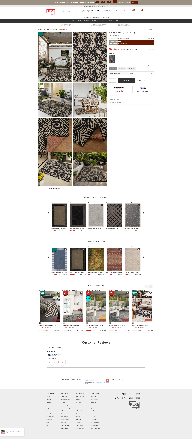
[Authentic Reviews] (54, 355)
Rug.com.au (50, 394)
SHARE (150, 29)
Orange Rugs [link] (79, 414)
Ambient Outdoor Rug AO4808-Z (59, 272)
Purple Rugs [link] (78, 419)
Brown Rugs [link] (78, 402)
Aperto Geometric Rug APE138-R (114, 272)
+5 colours (67, 323)
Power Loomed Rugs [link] (95, 428)
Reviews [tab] (51, 347)
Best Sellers (96, 17)
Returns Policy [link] (49, 405)
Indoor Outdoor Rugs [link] (65, 408)
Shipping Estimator (115, 103)
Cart (141, 12)
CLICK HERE (96, 6)
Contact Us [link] (48, 399)
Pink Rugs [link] (78, 417)
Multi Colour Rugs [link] (79, 411)
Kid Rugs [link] (63, 411)
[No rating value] (113, 38)
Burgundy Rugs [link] (79, 405)
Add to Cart (127, 80)
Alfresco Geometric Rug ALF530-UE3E (118, 325)
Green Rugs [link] (78, 408)
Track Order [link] (49, 402)
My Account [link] (49, 422)
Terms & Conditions (100, 382)
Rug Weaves (94, 414)
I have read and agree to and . (97, 383)
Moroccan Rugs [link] (64, 417)
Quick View (65, 230)
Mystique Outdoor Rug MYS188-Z (140, 325)
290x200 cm (122, 69)
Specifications (114, 99)
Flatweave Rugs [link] (94, 420)
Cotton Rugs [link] (93, 396)
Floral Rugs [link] (63, 402)
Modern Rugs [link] (64, 414)
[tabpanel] (49, 306)
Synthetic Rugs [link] (94, 408)
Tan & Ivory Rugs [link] (79, 425)
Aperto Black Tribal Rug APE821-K (70, 325)
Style (79, 21)
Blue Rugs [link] (78, 399)
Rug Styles (64, 394)
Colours (86, 21)
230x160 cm (113, 69)
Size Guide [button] (151, 66)
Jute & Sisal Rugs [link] (94, 399)
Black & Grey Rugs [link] (80, 396)
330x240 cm (131, 69)
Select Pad (115, 73)
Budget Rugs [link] (64, 396)
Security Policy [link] (49, 414)
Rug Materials (95, 394)
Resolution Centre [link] (50, 417)
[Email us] (103, 12)
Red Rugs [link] (78, 422)
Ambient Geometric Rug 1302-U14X (47, 325)
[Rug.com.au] (50, 11)
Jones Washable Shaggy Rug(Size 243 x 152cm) (13, 432)
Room (117, 21)
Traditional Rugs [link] (64, 428)
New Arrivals (87, 17)
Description (113, 96)
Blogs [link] (47, 425)
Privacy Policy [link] (49, 411)
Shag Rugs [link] (63, 422)
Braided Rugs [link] (93, 417)
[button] (113, 53)
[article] (59, 217)
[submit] (107, 380)
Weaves (104, 21)
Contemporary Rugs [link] (65, 399)
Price (111, 21)
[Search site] (75, 11)
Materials (95, 21)
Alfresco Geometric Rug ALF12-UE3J (94, 325)
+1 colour (44, 323)
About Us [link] (48, 396)
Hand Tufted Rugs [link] (94, 425)
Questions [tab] (59, 347)
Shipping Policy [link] (49, 408)
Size (73, 21)
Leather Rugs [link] (93, 402)
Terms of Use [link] (49, 419)
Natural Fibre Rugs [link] (65, 419)
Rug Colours (80, 394)
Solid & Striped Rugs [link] (65, 425)
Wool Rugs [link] (93, 411)
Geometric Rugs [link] (64, 405)
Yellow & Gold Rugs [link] (80, 428)
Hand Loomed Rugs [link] (95, 422)
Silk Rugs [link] (92, 405)
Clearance (106, 17)
